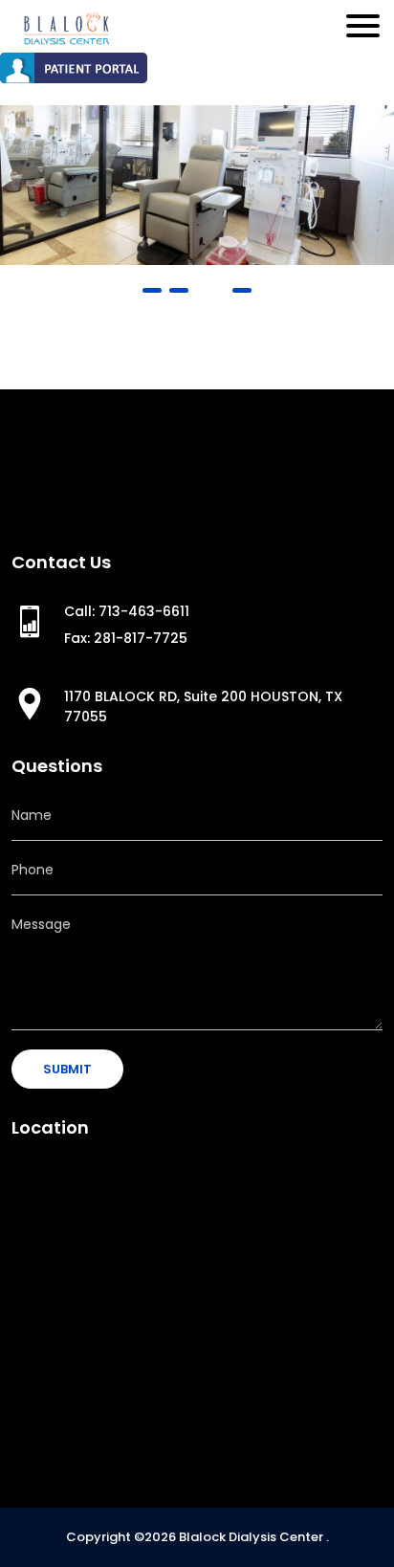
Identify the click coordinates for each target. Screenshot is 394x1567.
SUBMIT (67, 1069)
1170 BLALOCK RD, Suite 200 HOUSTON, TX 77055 (203, 706)
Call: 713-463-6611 (126, 611)
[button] (152, 290)
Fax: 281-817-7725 (125, 638)
